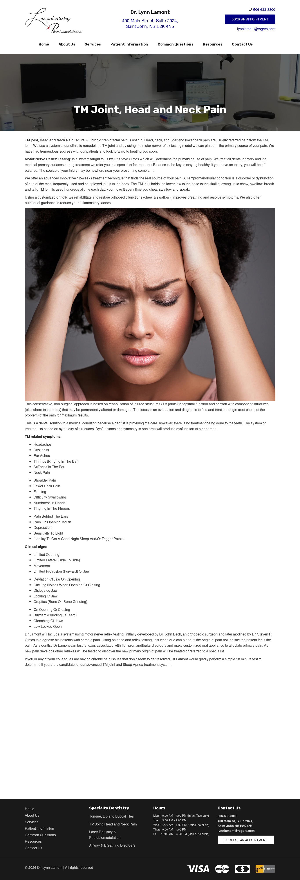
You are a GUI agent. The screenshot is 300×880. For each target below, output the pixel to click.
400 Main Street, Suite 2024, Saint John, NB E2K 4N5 (150, 23)
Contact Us (242, 44)
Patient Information (129, 44)
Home (44, 44)
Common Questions (175, 44)
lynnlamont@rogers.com (256, 28)
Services (93, 44)
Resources (212, 44)
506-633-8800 (264, 9)
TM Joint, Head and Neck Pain (113, 824)
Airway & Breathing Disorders (112, 845)
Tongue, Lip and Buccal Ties (111, 816)
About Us (67, 44)
